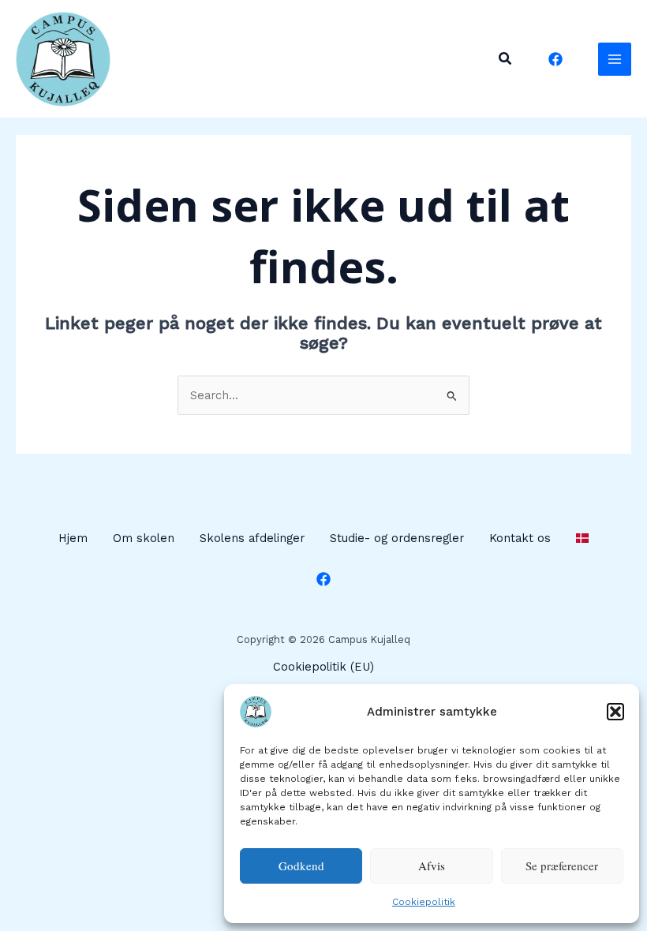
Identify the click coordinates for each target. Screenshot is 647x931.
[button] (615, 712)
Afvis (431, 865)
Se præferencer (561, 865)
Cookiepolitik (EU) (323, 667)
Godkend (301, 865)
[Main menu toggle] (614, 59)
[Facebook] (555, 59)
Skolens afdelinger (252, 538)
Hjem (73, 538)
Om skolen (143, 538)
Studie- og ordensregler (397, 538)
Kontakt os (520, 538)
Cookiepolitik (423, 901)
